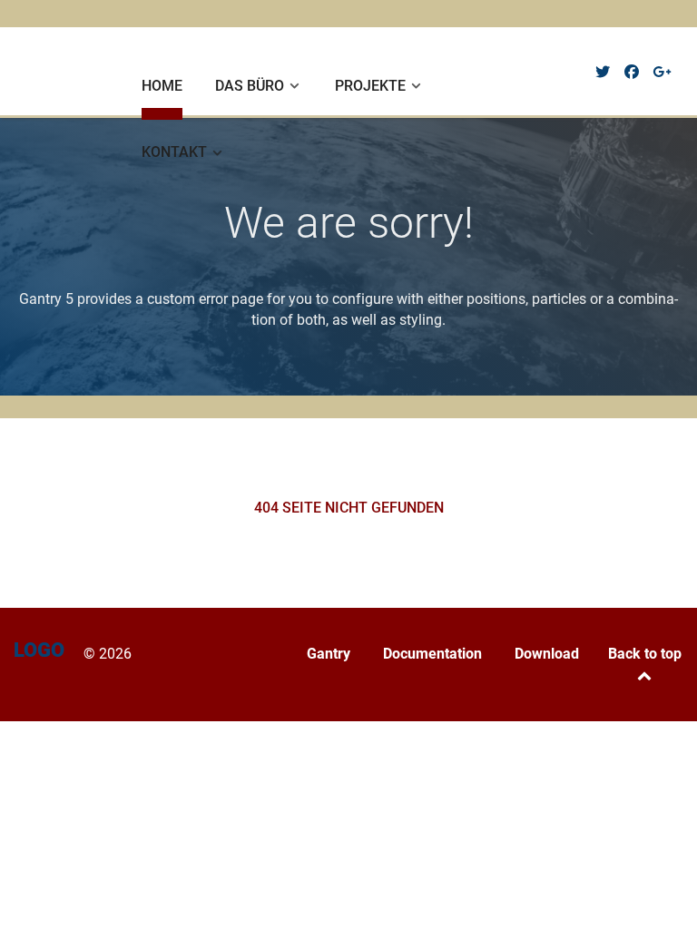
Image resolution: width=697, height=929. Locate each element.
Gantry (328, 653)
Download (547, 653)
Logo (48, 69)
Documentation (432, 653)
